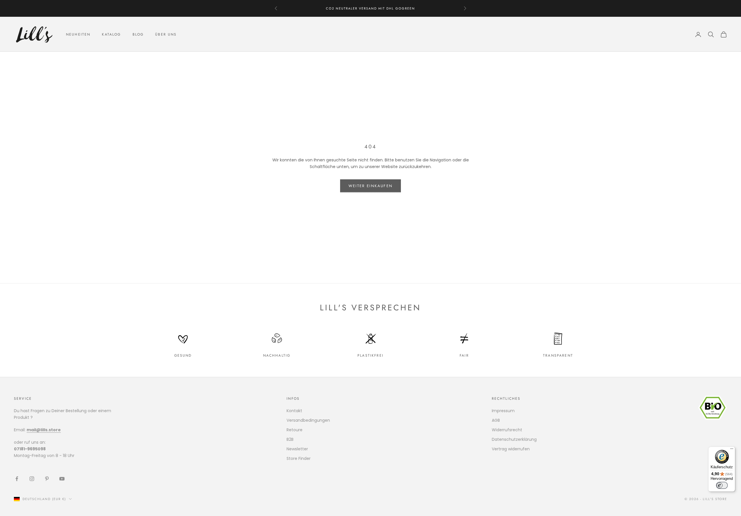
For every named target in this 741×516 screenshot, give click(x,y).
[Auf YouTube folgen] (62, 479)
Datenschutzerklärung (514, 439)
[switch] (722, 485)
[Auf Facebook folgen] (17, 479)
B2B (290, 439)
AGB (496, 420)
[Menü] (731, 450)
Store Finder (299, 458)
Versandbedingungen (308, 420)
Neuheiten (78, 34)
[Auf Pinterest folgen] (47, 479)
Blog (138, 34)
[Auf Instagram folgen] (32, 479)
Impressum (503, 411)
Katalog (111, 34)
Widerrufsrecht (507, 430)
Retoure (294, 430)
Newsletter (297, 449)
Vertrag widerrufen (511, 449)
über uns (166, 34)
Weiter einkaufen (370, 186)
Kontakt (294, 411)
